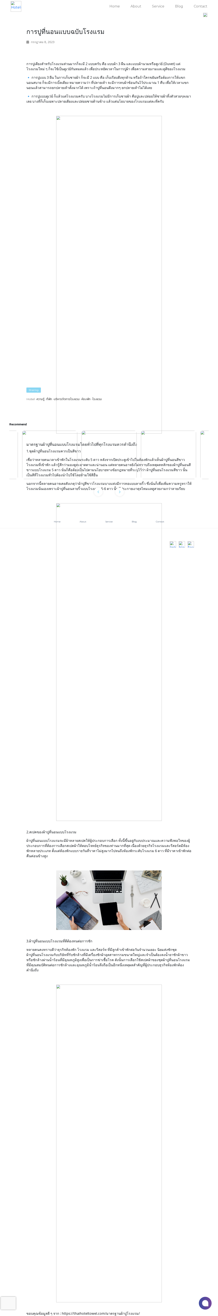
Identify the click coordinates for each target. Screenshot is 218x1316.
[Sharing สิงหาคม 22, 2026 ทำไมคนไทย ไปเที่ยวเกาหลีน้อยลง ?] (109, 455)
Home (114, 6)
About (136, 6)
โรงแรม (97, 399)
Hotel (30, 399)
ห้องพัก (86, 399)
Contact (200, 6)
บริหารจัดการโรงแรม (67, 399)
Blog (179, 6)
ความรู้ (40, 399)
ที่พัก (49, 399)
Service (158, 6)
